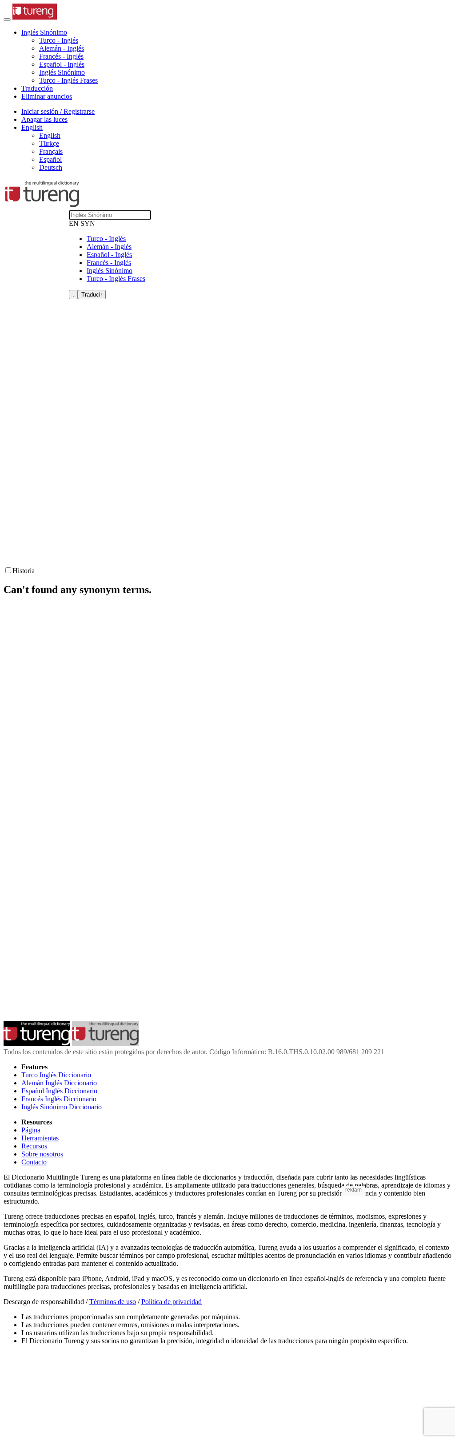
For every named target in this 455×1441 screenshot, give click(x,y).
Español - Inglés (61, 64)
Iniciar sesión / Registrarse (58, 111)
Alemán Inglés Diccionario (59, 1083)
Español (50, 159)
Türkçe (49, 143)
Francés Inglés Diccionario (58, 1099)
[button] (44, 32)
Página (30, 1130)
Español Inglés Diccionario (59, 1091)
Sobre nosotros (42, 1154)
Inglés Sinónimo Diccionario (61, 1107)
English (49, 135)
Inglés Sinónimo (62, 72)
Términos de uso (112, 1301)
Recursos (34, 1146)
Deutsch (50, 167)
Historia (23, 570)
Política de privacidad (171, 1301)
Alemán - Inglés (61, 48)
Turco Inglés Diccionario (56, 1075)
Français (51, 151)
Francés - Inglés (61, 56)
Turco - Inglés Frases (68, 80)
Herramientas (40, 1138)
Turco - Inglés (58, 40)
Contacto (34, 1162)
